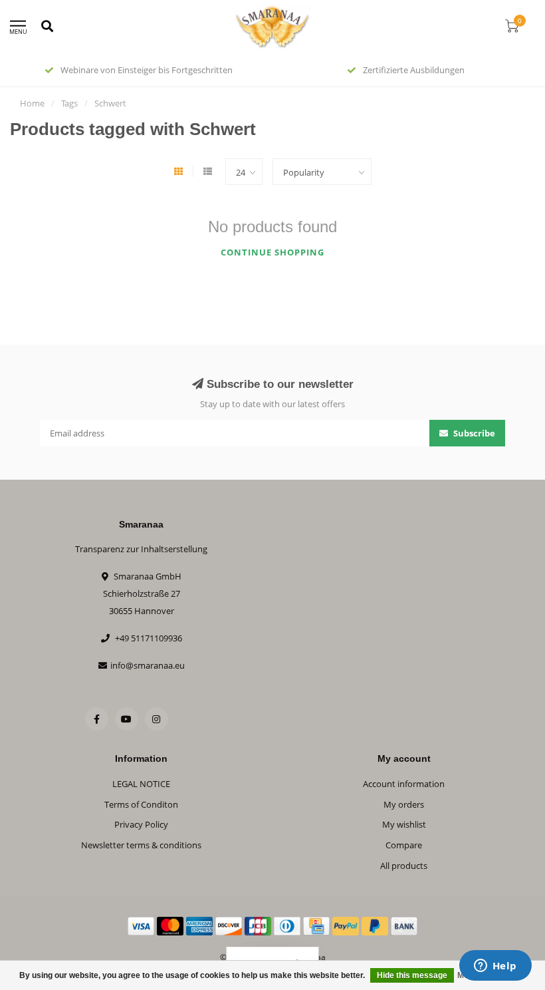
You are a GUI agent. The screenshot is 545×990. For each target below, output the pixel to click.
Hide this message (412, 975)
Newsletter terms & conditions (141, 845)
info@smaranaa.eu (147, 665)
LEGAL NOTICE (141, 784)
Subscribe (473, 433)
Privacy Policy (141, 824)
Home (32, 103)
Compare (403, 845)
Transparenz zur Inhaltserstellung (141, 549)
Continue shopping (272, 252)
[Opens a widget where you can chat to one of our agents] (495, 966)
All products (403, 866)
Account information (404, 784)
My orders (403, 804)
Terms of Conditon (141, 804)
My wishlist (404, 824)
